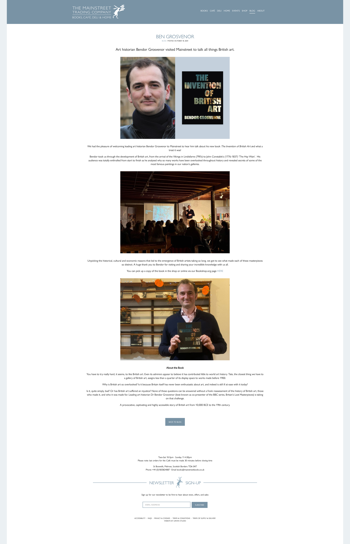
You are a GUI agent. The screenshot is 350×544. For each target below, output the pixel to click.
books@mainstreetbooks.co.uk (190, 469)
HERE (220, 271)
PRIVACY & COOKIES (162, 518)
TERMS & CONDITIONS (181, 518)
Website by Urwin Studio (175, 521)
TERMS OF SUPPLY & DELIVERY (204, 518)
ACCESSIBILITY (139, 518)
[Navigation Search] (277, 6)
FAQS (150, 518)
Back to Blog (175, 421)
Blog (164, 41)
